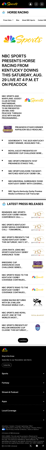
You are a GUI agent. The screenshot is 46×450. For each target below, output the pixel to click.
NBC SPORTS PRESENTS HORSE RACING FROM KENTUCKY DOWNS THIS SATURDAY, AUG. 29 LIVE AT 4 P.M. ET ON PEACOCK (22, 70)
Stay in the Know (8, 356)
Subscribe (6, 365)
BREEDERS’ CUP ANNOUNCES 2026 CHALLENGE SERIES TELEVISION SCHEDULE (13, 264)
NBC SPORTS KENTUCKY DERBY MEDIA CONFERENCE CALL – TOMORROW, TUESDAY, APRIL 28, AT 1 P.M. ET (15, 227)
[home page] (10, 4)
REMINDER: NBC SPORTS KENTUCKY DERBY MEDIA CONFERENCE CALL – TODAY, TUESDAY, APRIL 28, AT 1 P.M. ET (15, 214)
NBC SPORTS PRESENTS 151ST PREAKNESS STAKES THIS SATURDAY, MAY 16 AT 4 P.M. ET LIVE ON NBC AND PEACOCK (23, 162)
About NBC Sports (28, 20)
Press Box (18, 428)
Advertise (5, 426)
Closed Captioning (22, 426)
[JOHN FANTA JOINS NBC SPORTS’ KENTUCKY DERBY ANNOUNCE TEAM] (37, 252)
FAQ (30, 426)
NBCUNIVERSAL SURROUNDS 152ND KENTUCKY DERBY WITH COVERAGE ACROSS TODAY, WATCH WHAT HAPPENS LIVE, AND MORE (25, 182)
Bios (17, 20)
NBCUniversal (14, 433)
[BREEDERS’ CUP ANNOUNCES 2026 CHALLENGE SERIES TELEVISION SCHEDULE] (37, 264)
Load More (23, 340)
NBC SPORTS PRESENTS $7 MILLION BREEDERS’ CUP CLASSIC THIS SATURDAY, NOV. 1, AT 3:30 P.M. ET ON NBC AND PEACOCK (14, 327)
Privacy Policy (36, 428)
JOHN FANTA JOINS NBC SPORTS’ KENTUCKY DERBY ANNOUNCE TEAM (15, 252)
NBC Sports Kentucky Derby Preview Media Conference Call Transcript (25, 192)
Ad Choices (27, 428)
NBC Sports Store (8, 428)
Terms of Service (33, 429)
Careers (11, 426)
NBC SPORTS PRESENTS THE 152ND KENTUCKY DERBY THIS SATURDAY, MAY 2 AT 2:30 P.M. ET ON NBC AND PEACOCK (15, 239)
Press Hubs (7, 20)
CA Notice (23, 429)
